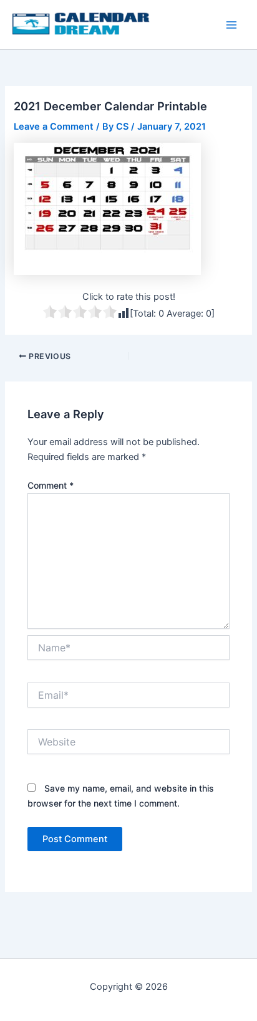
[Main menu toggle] (231, 25)
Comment (50, 485)
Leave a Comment (54, 126)
